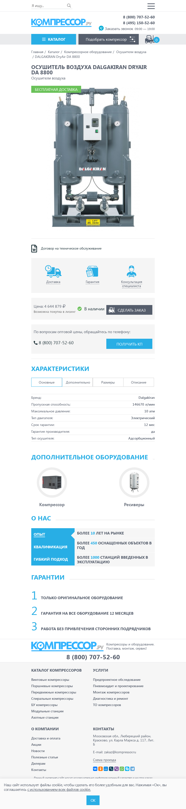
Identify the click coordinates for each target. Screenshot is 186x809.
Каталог (56, 39)
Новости (38, 750)
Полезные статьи (44, 757)
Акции (36, 744)
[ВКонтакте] (95, 769)
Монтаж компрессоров (111, 692)
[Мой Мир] (106, 769)
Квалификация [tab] (50, 546)
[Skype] (127, 769)
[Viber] (116, 769)
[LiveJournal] (111, 769)
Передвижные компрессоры (53, 692)
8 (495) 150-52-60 (139, 22)
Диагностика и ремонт (110, 698)
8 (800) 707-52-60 (139, 16)
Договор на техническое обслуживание (71, 248)
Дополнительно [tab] (78, 382)
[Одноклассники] (100, 769)
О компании (45, 728)
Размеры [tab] (108, 382)
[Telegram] (132, 769)
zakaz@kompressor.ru (120, 752)
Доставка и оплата (45, 738)
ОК (93, 800)
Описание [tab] (138, 382)
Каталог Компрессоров (56, 670)
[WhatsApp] (122, 769)
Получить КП (129, 343)
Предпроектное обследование (116, 679)
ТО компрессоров (107, 704)
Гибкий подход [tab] (51, 559)
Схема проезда (104, 759)
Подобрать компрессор (106, 39)
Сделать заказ (132, 310)
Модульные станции (47, 711)
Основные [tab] (46, 382)
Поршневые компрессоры (52, 685)
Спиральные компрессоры (52, 698)
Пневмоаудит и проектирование (118, 685)
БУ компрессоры (44, 704)
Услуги (100, 670)
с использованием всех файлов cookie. (59, 789)
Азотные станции (44, 717)
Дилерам (38, 763)
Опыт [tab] (39, 534)
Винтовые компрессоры (50, 679)
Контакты (38, 769)
